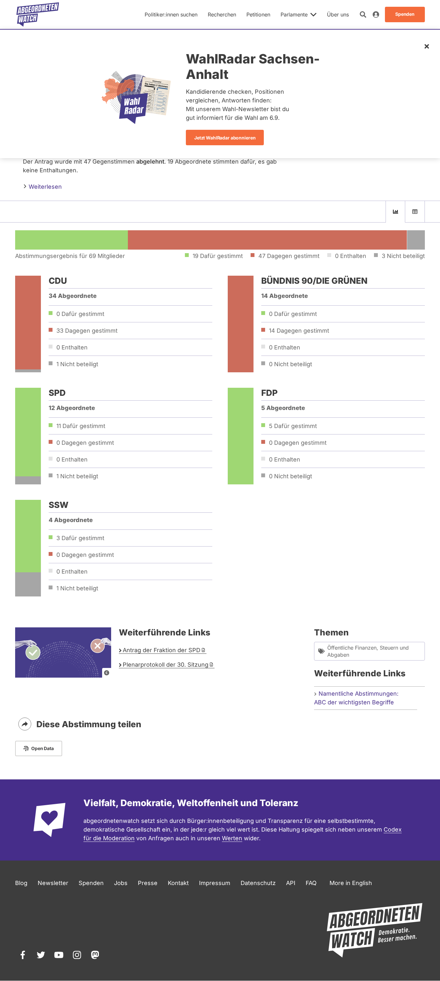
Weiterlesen (44, 186)
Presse (148, 883)
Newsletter (53, 883)
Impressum (214, 883)
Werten (232, 838)
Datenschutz (258, 883)
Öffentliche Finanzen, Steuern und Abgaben (368, 651)
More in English (351, 883)
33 (87, 330)
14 (299, 330)
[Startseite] (37, 14)
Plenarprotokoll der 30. (165, 664)
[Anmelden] (376, 14)
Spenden (91, 883)
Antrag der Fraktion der (161, 650)
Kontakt (178, 883)
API (290, 883)
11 (80, 426)
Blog (21, 883)
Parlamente (294, 14)
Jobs (121, 883)
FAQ (311, 883)
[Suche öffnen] (363, 14)
